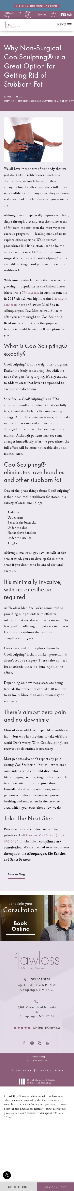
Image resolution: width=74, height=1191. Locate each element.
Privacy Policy (44, 1070)
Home (8, 97)
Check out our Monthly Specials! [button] (37, 6)
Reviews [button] (41, 14)
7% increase (30, 292)
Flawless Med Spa (38, 835)
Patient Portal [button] (53, 15)
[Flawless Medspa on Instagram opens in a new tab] (33, 1043)
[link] (37, 979)
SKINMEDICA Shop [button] (12, 15)
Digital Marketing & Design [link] (41, 1081)
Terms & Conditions (22, 1070)
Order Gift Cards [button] (28, 15)
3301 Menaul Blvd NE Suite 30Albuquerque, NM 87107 (37, 1011)
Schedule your (20, 907)
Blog (19, 97)
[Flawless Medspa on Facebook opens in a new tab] (25, 1043)
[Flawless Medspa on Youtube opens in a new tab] (48, 1043)
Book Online (20, 926)
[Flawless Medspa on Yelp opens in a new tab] (40, 1043)
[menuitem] (25, 1043)
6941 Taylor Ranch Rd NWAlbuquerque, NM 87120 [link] (36, 987)
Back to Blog (16, 874)
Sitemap (59, 1070)
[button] (7, 1175)
